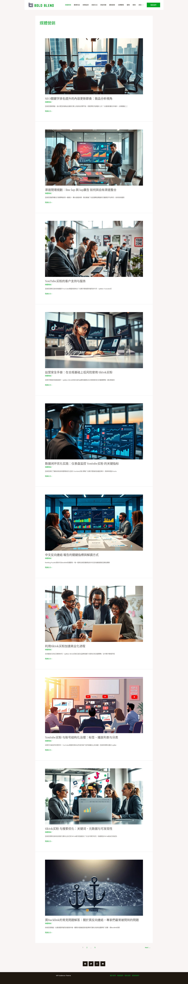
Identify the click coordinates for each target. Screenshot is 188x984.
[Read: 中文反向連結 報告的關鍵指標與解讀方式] (94, 522)
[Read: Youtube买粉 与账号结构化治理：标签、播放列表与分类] (94, 705)
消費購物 (121, 5)
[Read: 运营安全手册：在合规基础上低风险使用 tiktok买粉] (94, 340)
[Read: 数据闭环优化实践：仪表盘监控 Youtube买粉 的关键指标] (94, 431)
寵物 (128, 5)
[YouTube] (102, 963)
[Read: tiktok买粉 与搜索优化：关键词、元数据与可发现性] (94, 796)
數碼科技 (77, 5)
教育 (134, 5)
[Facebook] (85, 963)
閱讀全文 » (48, 111)
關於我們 (113, 975)
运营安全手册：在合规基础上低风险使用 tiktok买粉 (78, 372)
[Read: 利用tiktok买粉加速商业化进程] (94, 614)
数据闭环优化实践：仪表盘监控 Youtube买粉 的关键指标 (82, 463)
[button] (153, 5)
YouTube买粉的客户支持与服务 (65, 281)
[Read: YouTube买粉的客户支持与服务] (94, 249)
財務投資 (86, 5)
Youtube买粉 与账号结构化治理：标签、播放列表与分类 (81, 737)
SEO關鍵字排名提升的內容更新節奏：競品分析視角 (78, 98)
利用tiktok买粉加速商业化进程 (65, 646)
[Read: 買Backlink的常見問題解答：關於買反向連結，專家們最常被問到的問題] (94, 888)
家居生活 (94, 5)
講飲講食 (112, 5)
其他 (140, 5)
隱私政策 (128, 975)
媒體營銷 (68, 5)
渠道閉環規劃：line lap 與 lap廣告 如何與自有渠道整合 (80, 190)
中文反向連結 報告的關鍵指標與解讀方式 (72, 555)
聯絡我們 (120, 975)
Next (147, 947)
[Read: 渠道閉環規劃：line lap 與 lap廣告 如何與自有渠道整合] (94, 157)
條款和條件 (135, 975)
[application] (142, 5)
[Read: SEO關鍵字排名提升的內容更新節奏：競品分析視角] (94, 66)
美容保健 (103, 5)
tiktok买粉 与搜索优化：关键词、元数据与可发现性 (78, 829)
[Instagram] (96, 963)
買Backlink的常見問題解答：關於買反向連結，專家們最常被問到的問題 (92, 920)
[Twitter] (91, 963)
